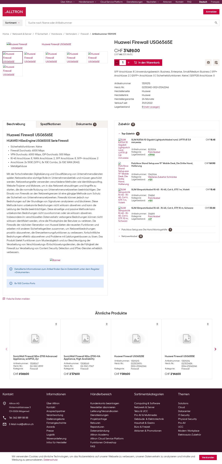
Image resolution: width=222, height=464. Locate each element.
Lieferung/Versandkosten (104, 411)
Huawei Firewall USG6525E (129, 356)
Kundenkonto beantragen (104, 403)
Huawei (146, 91)
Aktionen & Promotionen (148, 430)
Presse (50, 430)
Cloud (181, 407)
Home (6, 34)
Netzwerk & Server (22, 34)
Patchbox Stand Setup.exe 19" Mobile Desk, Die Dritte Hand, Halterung (162, 164)
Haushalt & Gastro (144, 422)
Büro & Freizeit (142, 426)
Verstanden (208, 457)
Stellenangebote (55, 419)
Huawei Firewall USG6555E (180, 356)
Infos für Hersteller (56, 442)
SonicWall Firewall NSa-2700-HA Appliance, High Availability (82, 357)
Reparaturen (97, 426)
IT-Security (184, 415)
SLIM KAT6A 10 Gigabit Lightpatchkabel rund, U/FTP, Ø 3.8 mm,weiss (161, 141)
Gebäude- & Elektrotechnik (149, 419)
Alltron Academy (99, 434)
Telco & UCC (141, 411)
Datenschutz (51, 459)
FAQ (189, 2)
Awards (50, 426)
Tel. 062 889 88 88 (18, 417)
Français (215, 2)
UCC (180, 426)
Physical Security (187, 419)
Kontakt (179, 2)
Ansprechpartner (55, 411)
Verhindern (71, 34)
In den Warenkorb (149, 62)
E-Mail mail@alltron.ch (21, 424)
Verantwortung (54, 415)
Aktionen (167, 2)
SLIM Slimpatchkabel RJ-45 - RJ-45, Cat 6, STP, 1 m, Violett (160, 189)
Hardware (56, 34)
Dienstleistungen (135, 2)
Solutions (183, 403)
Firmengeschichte (56, 422)
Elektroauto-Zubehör (189, 434)
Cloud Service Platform (111, 2)
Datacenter (184, 411)
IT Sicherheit (41, 34)
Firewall (85, 34)
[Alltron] (14, 11)
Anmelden (211, 11)
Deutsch (203, 2)
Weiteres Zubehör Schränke (162, 177)
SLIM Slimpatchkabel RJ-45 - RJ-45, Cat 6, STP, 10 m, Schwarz (162, 208)
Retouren (95, 422)
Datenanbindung (99, 430)
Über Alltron (52, 403)
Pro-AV (182, 422)
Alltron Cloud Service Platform (107, 438)
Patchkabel (154, 198)
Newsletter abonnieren (102, 407)
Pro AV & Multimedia (145, 415)
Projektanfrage (98, 419)
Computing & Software (147, 403)
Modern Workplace (188, 430)
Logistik (50, 434)
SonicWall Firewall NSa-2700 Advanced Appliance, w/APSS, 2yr (35, 357)
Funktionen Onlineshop (103, 442)
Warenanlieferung (56, 438)
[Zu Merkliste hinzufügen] (216, 62)
